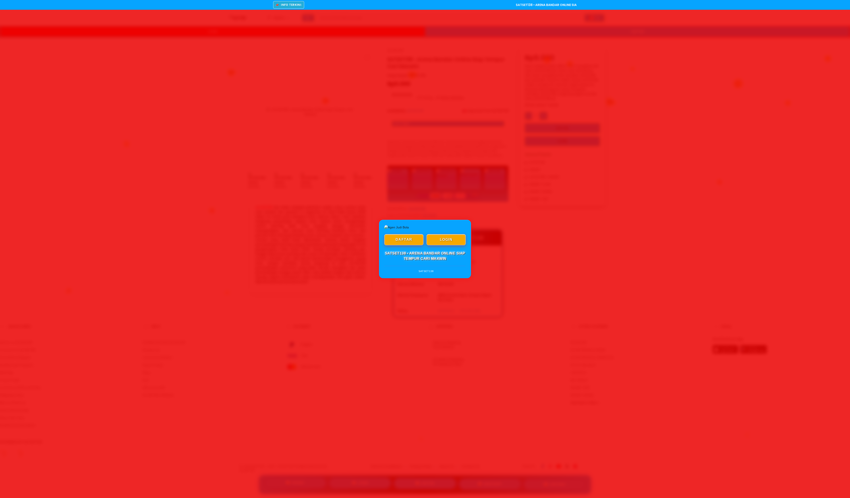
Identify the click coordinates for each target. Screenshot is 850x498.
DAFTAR (404, 239)
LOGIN (446, 239)
